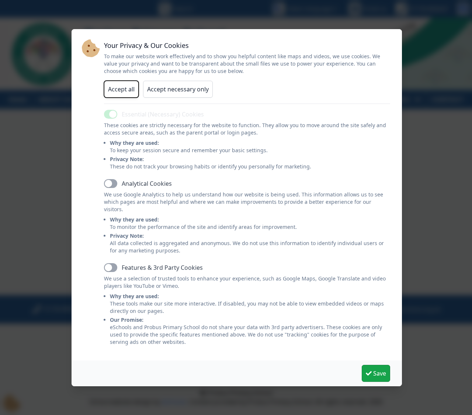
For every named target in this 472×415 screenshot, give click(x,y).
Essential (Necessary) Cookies (163, 114)
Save (379, 373)
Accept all (121, 89)
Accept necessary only (178, 89)
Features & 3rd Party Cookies (162, 268)
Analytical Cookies (147, 183)
